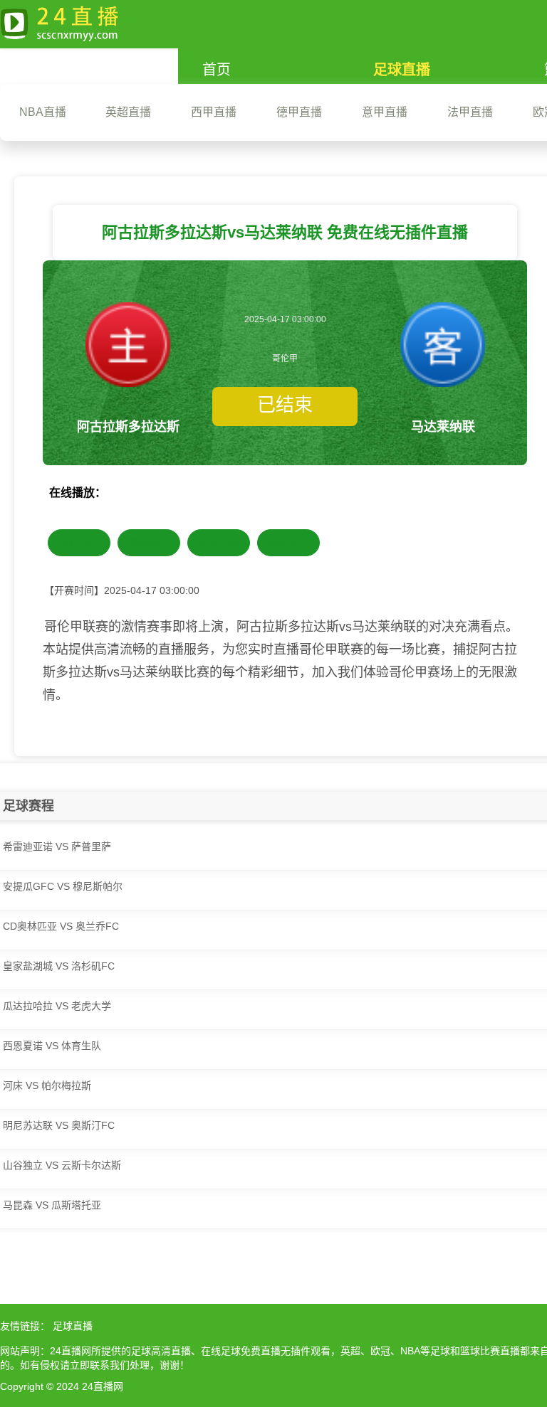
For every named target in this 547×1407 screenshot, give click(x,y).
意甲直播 (384, 112)
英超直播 (128, 112)
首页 (216, 70)
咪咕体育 (149, 542)
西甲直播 (213, 112)
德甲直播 (299, 112)
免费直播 (219, 542)
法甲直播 (470, 112)
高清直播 (79, 542)
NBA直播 (42, 112)
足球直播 (401, 70)
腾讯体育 (288, 542)
